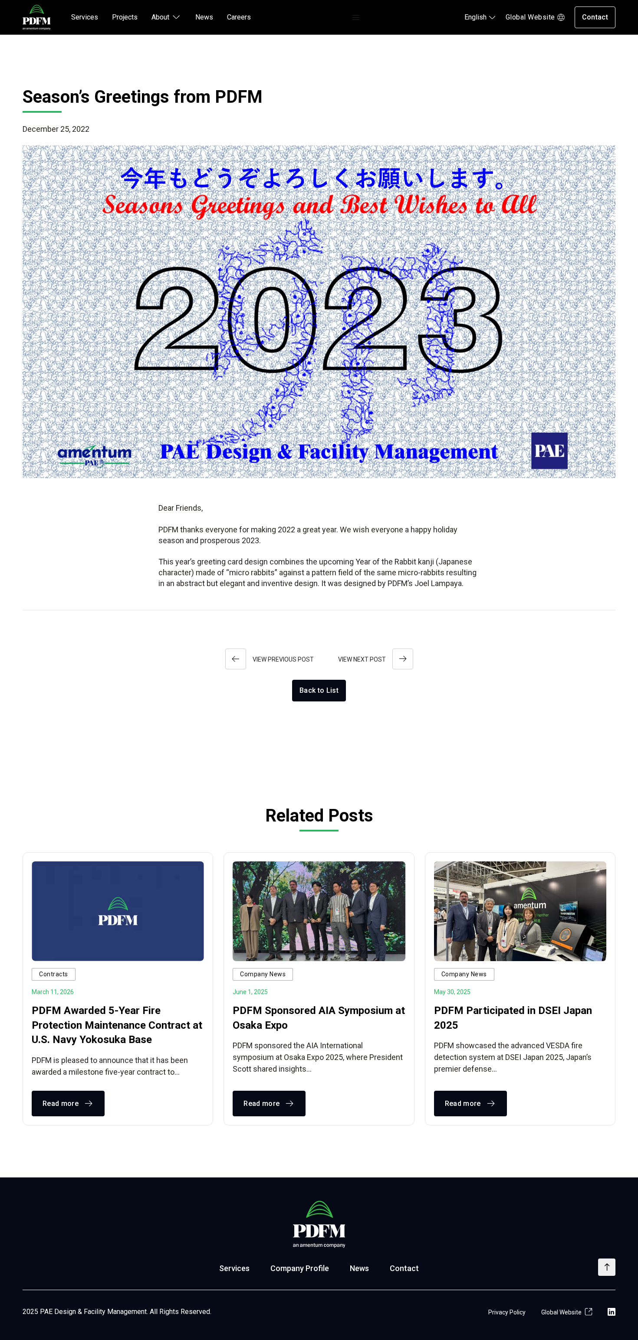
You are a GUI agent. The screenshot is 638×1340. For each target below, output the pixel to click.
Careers (239, 17)
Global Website (530, 17)
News (204, 17)
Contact (595, 17)
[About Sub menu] (176, 17)
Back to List (319, 690)
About (160, 17)
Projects (125, 17)
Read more (61, 1103)
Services (84, 17)
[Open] (356, 17)
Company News (263, 974)
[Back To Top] (606, 1267)
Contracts (53, 974)
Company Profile (299, 1268)
